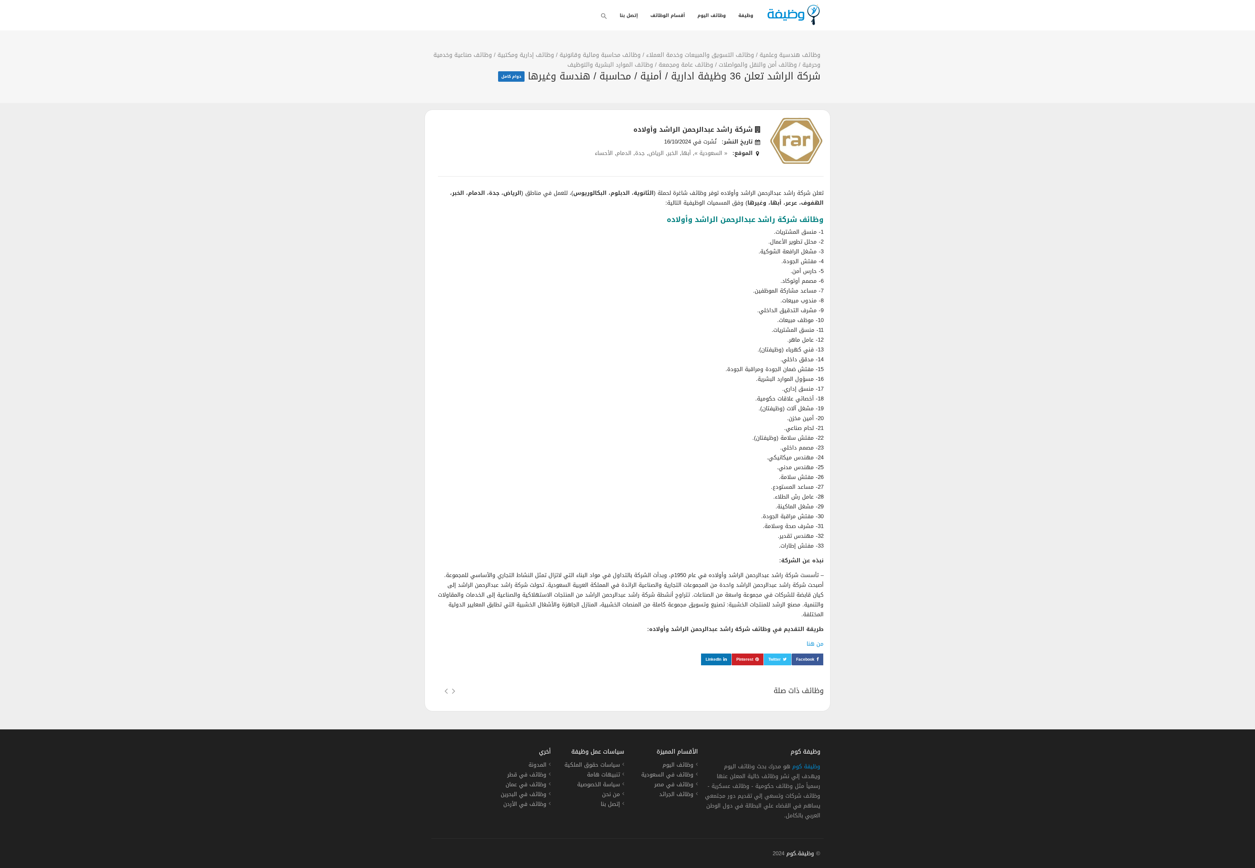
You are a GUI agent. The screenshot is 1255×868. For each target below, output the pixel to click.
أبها (686, 153)
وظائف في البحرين (523, 795)
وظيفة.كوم (800, 853)
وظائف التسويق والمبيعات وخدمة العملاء (700, 54)
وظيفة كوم (806, 766)
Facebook (805, 659)
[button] (604, 16)
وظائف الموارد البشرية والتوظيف (610, 64)
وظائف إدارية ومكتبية (525, 54)
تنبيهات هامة (603, 775)
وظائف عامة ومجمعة (686, 64)
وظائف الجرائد (676, 795)
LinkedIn (713, 659)
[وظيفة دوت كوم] (793, 15)
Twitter (774, 659)
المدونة (537, 765)
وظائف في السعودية (667, 775)
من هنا (815, 643)
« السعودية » (710, 153)
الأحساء (604, 153)
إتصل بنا (629, 15)
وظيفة (745, 15)
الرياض (656, 153)
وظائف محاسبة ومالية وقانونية (600, 54)
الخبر (672, 153)
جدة (640, 153)
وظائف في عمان (526, 785)
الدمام (623, 153)
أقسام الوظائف (667, 15)
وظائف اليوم (711, 15)
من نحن (611, 795)
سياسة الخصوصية (598, 785)
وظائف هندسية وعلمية (790, 54)
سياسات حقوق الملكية (592, 765)
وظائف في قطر (526, 775)
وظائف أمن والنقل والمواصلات (758, 64)
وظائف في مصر (674, 785)
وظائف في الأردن (524, 805)
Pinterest (744, 659)
